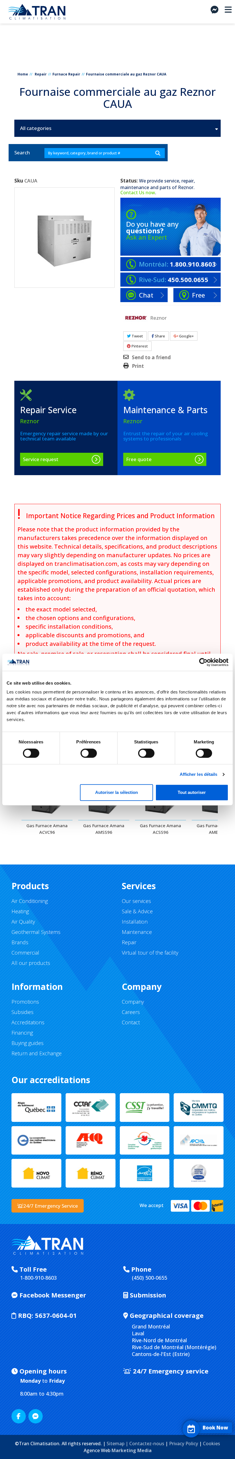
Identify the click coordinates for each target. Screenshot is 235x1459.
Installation (135, 921)
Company (133, 1001)
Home (22, 74)
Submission (147, 1295)
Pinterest (139, 346)
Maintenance (137, 931)
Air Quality (23, 921)
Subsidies (22, 1012)
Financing (22, 1032)
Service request (40, 459)
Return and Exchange (36, 1053)
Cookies (211, 1443)
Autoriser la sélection (116, 792)
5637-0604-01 (47, 1315)
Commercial (25, 952)
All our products (30, 962)
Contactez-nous (146, 1443)
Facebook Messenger (52, 1295)
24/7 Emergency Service (50, 1205)
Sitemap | (118, 1443)
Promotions (25, 1001)
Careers (131, 1012)
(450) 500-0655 (149, 1277)
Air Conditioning (29, 900)
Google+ (186, 336)
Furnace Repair (66, 74)
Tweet (137, 336)
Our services (136, 900)
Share (159, 336)
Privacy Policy (183, 1443)
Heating (20, 911)
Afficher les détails (199, 774)
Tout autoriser (192, 792)
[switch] (83, 751)
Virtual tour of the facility (150, 952)
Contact (131, 1022)
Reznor (185, 187)
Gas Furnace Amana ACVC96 (47, 829)
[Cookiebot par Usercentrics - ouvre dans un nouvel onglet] (203, 662)
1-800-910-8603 (38, 1277)
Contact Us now (137, 192)
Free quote (139, 459)
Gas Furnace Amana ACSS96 (160, 829)
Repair (41, 74)
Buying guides (27, 1043)
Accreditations (27, 1022)
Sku (18, 180)
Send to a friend (151, 357)
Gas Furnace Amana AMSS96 (103, 829)
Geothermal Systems (35, 931)
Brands (19, 942)
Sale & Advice (137, 911)
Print (138, 366)
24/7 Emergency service (169, 1371)
